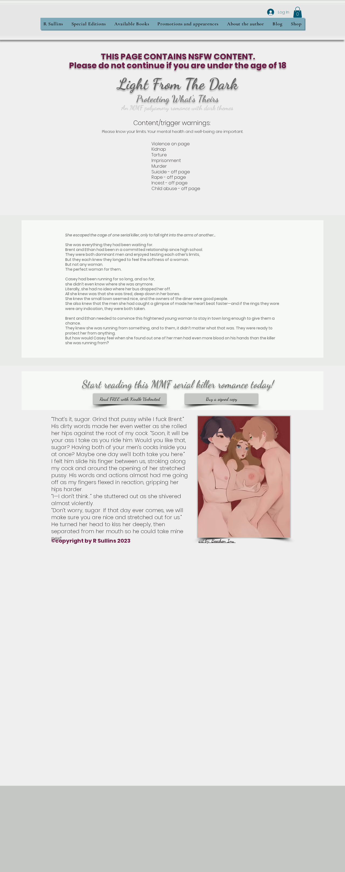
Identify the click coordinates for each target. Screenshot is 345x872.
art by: (217, 541)
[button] (297, 12)
